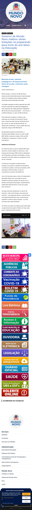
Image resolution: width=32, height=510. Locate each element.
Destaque (9, 33)
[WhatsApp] (14, 54)
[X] (7, 54)
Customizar (26, 494)
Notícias (4, 33)
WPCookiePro (16, 508)
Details (16, 505)
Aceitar (26, 501)
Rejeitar (26, 497)
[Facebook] (3, 54)
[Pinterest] (10, 54)
